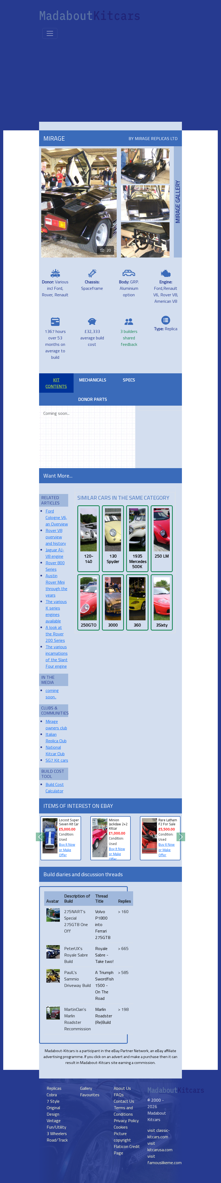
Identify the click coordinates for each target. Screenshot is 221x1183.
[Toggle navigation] (49, 33)
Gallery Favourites (89, 1091)
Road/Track (57, 1140)
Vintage (54, 1120)
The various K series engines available (56, 611)
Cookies (121, 1127)
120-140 (88, 559)
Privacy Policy (126, 1120)
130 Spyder (113, 559)
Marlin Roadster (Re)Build (103, 1015)
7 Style (53, 1101)
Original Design (53, 1110)
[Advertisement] (110, 81)
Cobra (52, 1094)
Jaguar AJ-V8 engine (55, 553)
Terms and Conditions (123, 1110)
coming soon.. (52, 693)
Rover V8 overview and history (56, 537)
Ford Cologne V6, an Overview (57, 517)
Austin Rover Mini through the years (56, 585)
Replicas (54, 1088)
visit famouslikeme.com (164, 1159)
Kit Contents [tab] (56, 383)
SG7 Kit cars (57, 760)
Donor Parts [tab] (92, 399)
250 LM (162, 556)
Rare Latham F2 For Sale (167, 822)
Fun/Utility (56, 1127)
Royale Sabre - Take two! (104, 955)
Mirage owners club (56, 724)
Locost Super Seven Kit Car (69, 822)
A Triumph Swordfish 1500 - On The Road (104, 985)
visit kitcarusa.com (159, 1146)
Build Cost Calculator (55, 787)
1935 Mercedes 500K (137, 561)
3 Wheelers (57, 1133)
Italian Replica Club (56, 737)
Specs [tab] (129, 380)
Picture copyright (122, 1136)
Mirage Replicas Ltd (156, 138)
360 (137, 625)
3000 (113, 625)
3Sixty (162, 625)
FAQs (119, 1094)
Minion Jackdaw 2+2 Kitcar (118, 824)
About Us (122, 1088)
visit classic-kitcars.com (158, 1133)
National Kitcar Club (55, 750)
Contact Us (124, 1101)
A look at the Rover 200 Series (55, 633)
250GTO (88, 625)
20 (108, 250)
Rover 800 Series (55, 565)
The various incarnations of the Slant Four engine (57, 656)
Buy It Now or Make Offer (67, 849)
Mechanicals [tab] (92, 380)
